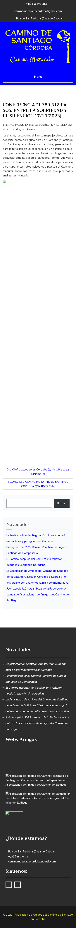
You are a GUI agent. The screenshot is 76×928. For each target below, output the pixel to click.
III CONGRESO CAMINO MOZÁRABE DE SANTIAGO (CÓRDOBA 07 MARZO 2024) (38, 484)
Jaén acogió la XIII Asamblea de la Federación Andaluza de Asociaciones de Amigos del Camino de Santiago (37, 594)
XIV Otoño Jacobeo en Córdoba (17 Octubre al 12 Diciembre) (38, 471)
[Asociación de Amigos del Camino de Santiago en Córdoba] (38, 45)
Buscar (61, 503)
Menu (38, 77)
